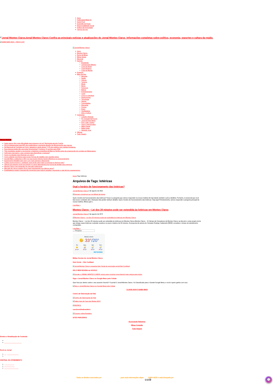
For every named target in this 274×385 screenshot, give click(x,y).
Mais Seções (81, 74)
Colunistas (81, 115)
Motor (83, 86)
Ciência (83, 80)
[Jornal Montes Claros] (81, 48)
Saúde (83, 78)
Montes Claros (82, 53)
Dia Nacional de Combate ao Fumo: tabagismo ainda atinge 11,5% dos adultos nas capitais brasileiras (40, 147)
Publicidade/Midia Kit (84, 20)
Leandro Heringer (87, 117)
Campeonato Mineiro (88, 65)
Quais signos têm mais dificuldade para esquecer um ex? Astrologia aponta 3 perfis (33, 143)
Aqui (146, 378)
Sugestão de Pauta (83, 24)
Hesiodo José (86, 130)
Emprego (80, 72)
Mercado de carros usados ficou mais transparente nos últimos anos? (29, 168)
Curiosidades (86, 103)
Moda (83, 84)
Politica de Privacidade (85, 28)
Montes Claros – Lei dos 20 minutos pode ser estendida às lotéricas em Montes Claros (120, 209)
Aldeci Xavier (85, 126)
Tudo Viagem (81, 134)
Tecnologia (85, 99)
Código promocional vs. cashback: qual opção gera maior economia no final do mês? (34, 163)
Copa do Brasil (86, 67)
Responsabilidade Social (85, 26)
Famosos (84, 88)
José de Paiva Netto (88, 121)
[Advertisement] (137, 6)
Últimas (79, 132)
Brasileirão (85, 63)
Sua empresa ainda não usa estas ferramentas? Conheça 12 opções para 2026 (32, 149)
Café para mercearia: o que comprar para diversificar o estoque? (27, 153)
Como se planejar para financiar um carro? (19, 155)
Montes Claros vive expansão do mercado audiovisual (23, 166)
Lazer (83, 94)
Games (83, 101)
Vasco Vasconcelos (88, 124)
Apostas (84, 76)
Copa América (86, 69)
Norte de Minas (82, 55)
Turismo (84, 82)
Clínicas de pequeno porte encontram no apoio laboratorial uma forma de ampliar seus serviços (38, 165)
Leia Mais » (77, 205)
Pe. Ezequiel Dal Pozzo (89, 119)
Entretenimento (86, 92)
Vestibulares (85, 111)
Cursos (83, 107)
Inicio (79, 18)
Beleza (83, 90)
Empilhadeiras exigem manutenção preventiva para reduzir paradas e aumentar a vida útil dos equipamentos (42, 170)
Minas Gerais (81, 57)
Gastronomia (86, 97)
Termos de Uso (82, 30)
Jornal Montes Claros (80, 191)
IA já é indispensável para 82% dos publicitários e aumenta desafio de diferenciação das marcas (38, 145)
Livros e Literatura (87, 96)
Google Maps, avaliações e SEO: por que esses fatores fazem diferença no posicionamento (36, 159)
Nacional (80, 59)
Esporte (80, 61)
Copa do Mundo (87, 70)
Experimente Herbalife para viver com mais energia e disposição (26, 161)
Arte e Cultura (86, 113)
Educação (84, 105)
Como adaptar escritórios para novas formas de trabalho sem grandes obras (31, 157)
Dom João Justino (87, 123)
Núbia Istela (85, 128)
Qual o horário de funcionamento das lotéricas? (99, 186)
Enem (83, 109)
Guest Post (81, 22)
